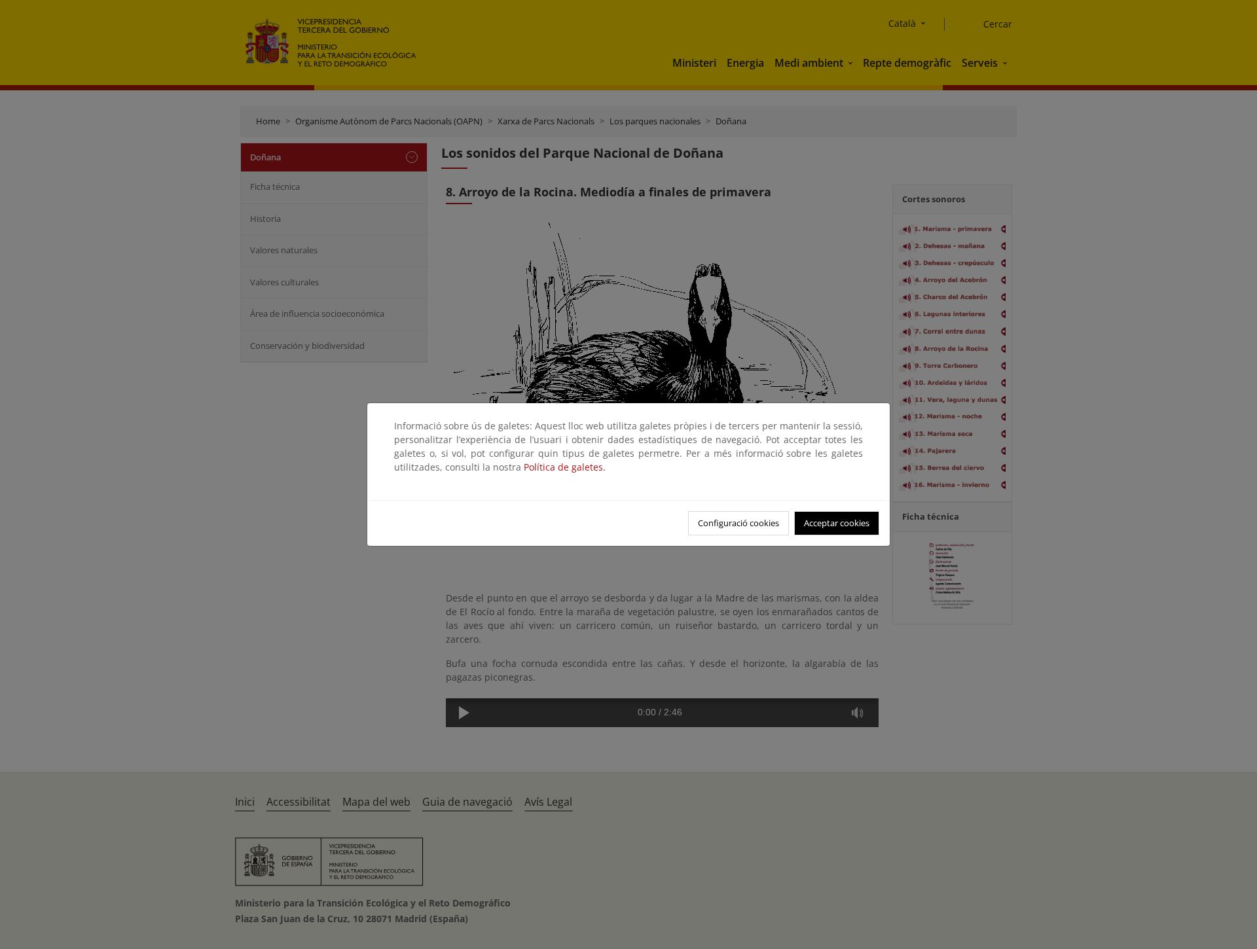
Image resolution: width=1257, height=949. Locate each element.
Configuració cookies (738, 523)
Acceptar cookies (836, 523)
